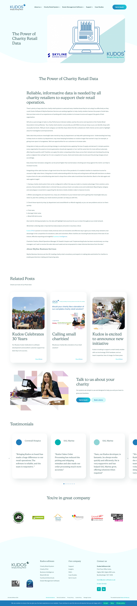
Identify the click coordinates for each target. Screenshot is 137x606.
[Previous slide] (9, 458)
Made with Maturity (125, 597)
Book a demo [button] (98, 400)
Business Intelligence (47, 572)
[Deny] (135, 603)
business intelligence (60, 236)
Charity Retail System (51, 7)
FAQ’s (70, 572)
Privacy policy (121, 603)
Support (88, 7)
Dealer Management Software (72, 7)
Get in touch (119, 7)
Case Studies (99, 7)
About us (37, 7)
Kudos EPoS (30, 231)
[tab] (63, 483)
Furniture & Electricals (47, 578)
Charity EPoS (44, 569)
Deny (112, 603)
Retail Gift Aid (44, 575)
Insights (71, 569)
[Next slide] (128, 458)
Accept (106, 603)
